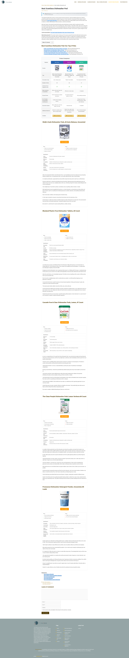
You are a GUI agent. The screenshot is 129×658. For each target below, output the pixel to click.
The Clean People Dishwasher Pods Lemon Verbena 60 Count (62, 32)
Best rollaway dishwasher (49, 574)
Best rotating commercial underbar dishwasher (53, 575)
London (79, 628)
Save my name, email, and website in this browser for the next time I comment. (57, 609)
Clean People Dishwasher (52, 20)
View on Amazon (64, 230)
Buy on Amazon (57, 115)
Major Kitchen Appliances (49, 5)
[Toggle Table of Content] (52, 42)
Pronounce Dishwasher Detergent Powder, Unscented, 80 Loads (56, 54)
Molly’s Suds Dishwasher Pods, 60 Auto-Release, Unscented (55, 48)
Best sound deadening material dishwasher (52, 579)
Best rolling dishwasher (48, 578)
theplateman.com (38, 649)
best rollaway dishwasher (46, 584)
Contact (58, 641)
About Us (58, 630)
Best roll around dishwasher (49, 576)
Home (43, 5)
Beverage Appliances (68, 628)
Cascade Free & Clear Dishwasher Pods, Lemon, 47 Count (55, 51)
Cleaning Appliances (68, 630)
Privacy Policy (59, 632)
